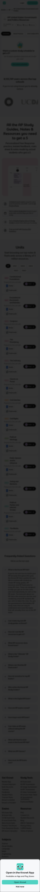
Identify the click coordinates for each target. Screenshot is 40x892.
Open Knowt (20, 882)
